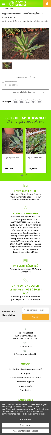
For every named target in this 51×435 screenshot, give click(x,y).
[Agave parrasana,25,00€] (12, 141)
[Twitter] (33, 102)
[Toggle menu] (3, 3)
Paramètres (25, 419)
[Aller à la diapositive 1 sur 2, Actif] (22, 175)
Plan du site (25, 390)
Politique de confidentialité (34, 414)
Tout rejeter (25, 425)
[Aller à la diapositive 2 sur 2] (26, 175)
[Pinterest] (39, 102)
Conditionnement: (25, 77)
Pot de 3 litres (11, 85)
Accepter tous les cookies (25, 430)
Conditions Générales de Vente (25, 377)
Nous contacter (25, 386)
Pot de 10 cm (11, 81)
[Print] (27, 102)
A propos (25, 373)
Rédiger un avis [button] (41, 21)
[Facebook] (15, 102)
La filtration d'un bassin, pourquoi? (25, 369)
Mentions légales (25, 381)
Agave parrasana (12, 158)
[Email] (21, 102)
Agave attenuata (35, 158)
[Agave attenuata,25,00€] (36, 141)
